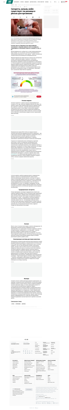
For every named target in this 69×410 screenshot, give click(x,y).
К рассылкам (29, 389)
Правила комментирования (46, 354)
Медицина (27, 1)
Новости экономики (52, 360)
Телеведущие (37, 349)
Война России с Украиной (29, 360)
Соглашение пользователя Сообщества (45, 352)
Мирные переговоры (27, 364)
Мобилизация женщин (40, 365)
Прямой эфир (15, 364)
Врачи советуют (41, 1)
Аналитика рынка (39, 376)
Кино (14, 375)
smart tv (49, 403)
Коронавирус (16, 1)
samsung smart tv (55, 403)
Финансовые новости (51, 364)
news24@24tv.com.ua (15, 343)
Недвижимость (39, 375)
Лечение (22, 1)
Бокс (48, 376)
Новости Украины (16, 363)
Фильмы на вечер (16, 379)
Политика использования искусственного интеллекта (45, 345)
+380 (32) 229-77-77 (42, 396)
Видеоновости (15, 365)
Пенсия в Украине (51, 369)
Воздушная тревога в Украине (29, 365)
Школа (25, 379)
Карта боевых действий (28, 363)
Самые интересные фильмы (17, 376)
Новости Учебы (27, 375)
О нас (36, 342)
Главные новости (15, 361)
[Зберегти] (39, 17)
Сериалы (14, 382)
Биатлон (49, 380)
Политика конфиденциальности (46, 342)
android (38, 403)
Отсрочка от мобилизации (40, 368)
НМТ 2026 (25, 380)
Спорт (49, 375)
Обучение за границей (28, 383)
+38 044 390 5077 (26, 343)
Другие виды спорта (51, 382)
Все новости (15, 360)
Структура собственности (53, 348)
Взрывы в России (27, 369)
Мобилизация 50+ (39, 364)
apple (44, 403)
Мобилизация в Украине (41, 360)
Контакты (52, 344)
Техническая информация (53, 342)
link (24, 351)
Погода (14, 368)
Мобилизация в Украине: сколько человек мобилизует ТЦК (41, 370)
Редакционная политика (37, 346)
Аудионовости (15, 367)
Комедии (14, 380)
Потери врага (26, 371)
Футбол (49, 378)
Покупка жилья (38, 378)
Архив (52, 350)
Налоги (49, 368)
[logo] (9, 2)
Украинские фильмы (16, 378)
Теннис (49, 379)
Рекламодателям (37, 351)
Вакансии (52, 346)
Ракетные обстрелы (27, 361)
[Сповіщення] (58, 2)
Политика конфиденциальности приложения (46, 349)
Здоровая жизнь (33, 1)
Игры (52, 353)
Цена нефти (50, 361)
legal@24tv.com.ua (47, 397)
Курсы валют (50, 363)
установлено (14, 154)
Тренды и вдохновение (40, 379)
